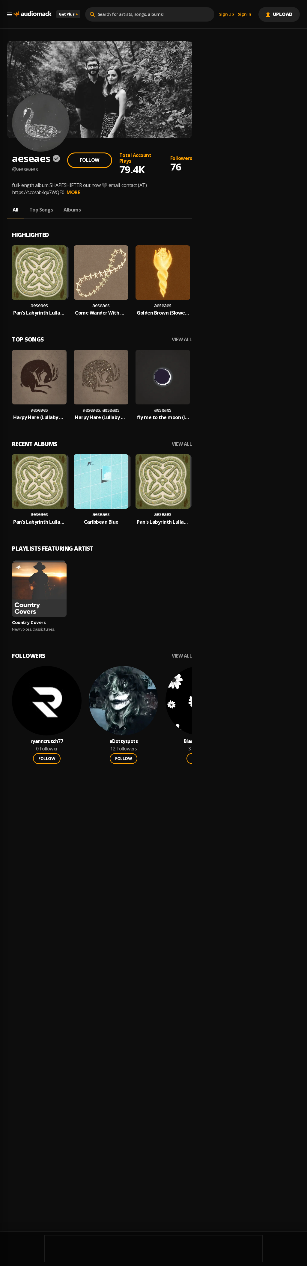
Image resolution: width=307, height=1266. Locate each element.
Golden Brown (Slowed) (163, 313)
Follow (89, 160)
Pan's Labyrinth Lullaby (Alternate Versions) (39, 313)
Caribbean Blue (101, 522)
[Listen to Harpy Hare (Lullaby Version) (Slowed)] (101, 377)
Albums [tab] (72, 209)
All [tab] (16, 209)
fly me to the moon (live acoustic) (163, 417)
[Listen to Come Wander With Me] (101, 272)
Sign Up (226, 14)
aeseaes (39, 305)
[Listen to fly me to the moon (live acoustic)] (163, 377)
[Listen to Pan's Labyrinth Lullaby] (163, 481)
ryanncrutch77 (47, 741)
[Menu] (9, 14)
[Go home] (32, 14)
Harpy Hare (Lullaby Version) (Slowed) (101, 417)
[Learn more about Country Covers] (39, 589)
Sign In (244, 14)
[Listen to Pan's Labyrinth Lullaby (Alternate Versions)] (39, 272)
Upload (283, 14)
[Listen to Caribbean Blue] (101, 481)
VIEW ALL (182, 339)
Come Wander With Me (101, 313)
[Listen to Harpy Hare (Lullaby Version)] (39, 377)
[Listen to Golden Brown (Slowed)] (163, 272)
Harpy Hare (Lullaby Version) (39, 417)
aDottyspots (123, 741)
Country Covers (29, 622)
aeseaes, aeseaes (101, 410)
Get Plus (68, 14)
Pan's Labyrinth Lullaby (163, 522)
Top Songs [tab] (41, 209)
